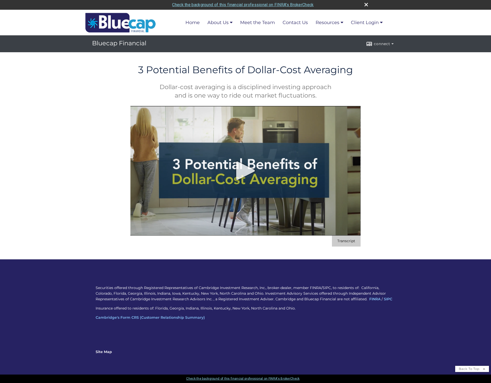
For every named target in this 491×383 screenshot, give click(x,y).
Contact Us (295, 22)
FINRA (375, 299)
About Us (218, 22)
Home (192, 22)
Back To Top (470, 369)
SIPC (388, 299)
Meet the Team (257, 22)
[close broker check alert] (366, 5)
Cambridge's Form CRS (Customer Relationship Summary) (150, 317)
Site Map (104, 351)
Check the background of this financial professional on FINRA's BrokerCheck (243, 4)
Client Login (365, 22)
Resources (327, 22)
